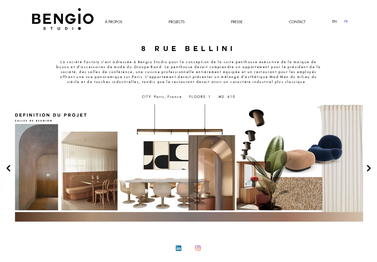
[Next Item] (369, 168)
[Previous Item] (8, 168)
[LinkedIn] (178, 248)
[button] (176, 21)
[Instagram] (198, 248)
